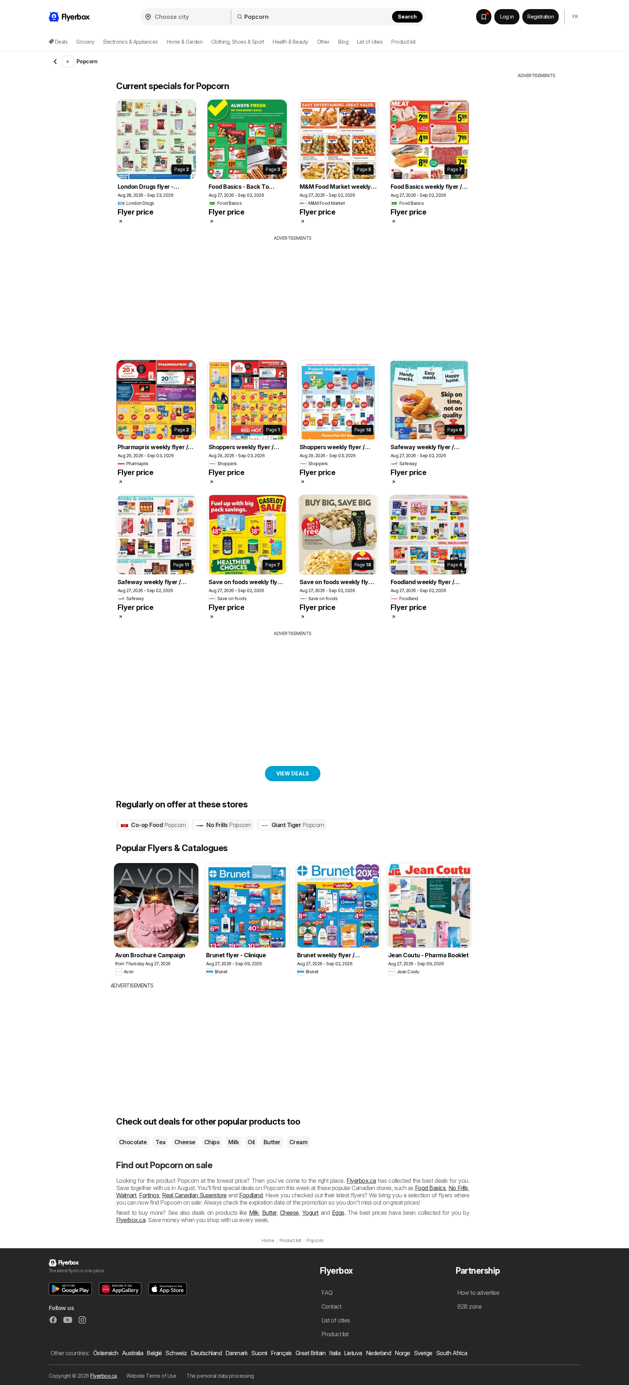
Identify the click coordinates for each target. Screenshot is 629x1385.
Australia (132, 1353)
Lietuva (353, 1353)
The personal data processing (220, 1376)
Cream (298, 1142)
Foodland (250, 1195)
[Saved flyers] (483, 16)
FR (575, 16)
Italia (334, 1353)
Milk (233, 1142)
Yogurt (310, 1212)
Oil (251, 1142)
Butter (272, 1142)
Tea (160, 1142)
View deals (292, 773)
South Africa (451, 1353)
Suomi (259, 1353)
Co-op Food (158, 825)
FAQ (326, 1292)
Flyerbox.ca (361, 1180)
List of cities (370, 42)
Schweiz (176, 1353)
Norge (402, 1353)
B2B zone (469, 1306)
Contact (331, 1306)
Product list (403, 42)
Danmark (236, 1353)
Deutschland (206, 1353)
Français (281, 1353)
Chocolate (133, 1142)
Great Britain (310, 1353)
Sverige (423, 1353)
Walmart (126, 1195)
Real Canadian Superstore (194, 1195)
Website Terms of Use (151, 1376)
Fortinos (149, 1195)
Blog (343, 42)
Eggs (338, 1212)
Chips (211, 1142)
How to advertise (478, 1292)
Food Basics (430, 1188)
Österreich (105, 1353)
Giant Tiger (297, 825)
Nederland (378, 1353)
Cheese (184, 1142)
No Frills (228, 825)
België (154, 1353)
